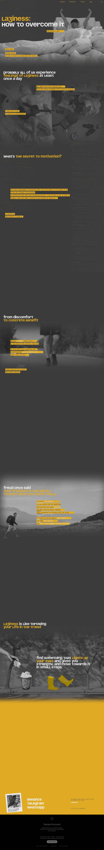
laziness (62, 1)
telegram (35, 803)
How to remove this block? (42, 846)
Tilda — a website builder (57, 836)
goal (91, 1)
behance (34, 799)
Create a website (52, 841)
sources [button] (74, 802)
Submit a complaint (63, 846)
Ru (101, 1)
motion (82, 1)
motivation (72, 1)
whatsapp (35, 807)
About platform (53, 846)
